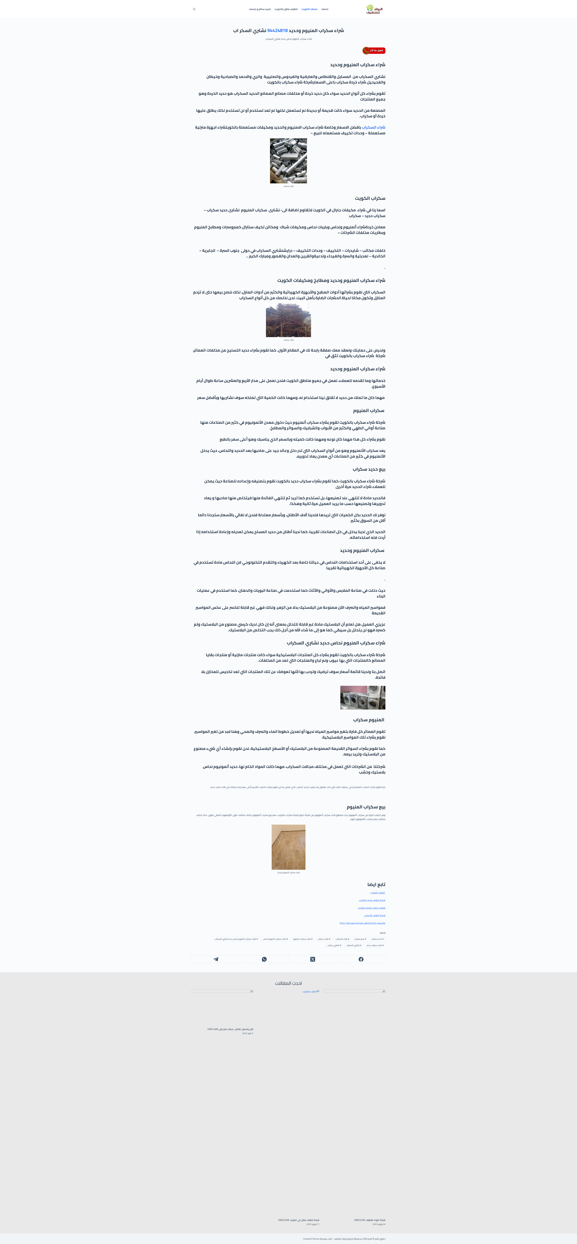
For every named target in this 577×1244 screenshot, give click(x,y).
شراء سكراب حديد (375, 945)
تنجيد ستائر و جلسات (260, 9)
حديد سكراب (377, 939)
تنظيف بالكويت (377, 892)
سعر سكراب (360, 939)
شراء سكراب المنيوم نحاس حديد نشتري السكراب (236, 939)
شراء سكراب (324, 939)
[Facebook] (361, 959)
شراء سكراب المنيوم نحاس (275, 939)
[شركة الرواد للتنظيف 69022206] (354, 1102)
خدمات (324, 9)
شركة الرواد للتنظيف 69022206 (369, 1220)
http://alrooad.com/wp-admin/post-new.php (362, 923)
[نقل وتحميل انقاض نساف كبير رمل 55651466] (222, 1006)
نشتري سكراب (334, 945)
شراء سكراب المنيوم (303, 939)
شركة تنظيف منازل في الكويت (304, 1220)
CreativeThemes (311, 1239)
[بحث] (194, 9)
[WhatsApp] (264, 959)
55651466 (213, 1029)
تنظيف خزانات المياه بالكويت (371, 908)
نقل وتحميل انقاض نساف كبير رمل (235, 1029)
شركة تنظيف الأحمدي (374, 915)
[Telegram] (216, 959)
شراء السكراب (373, 127)
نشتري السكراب (353, 945)
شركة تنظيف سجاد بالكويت (372, 900)
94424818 (277, 30)
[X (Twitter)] (312, 959)
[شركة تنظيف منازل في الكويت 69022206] (288, 1102)
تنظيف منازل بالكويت (286, 9)
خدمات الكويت (309, 9)
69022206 (283, 1220)
